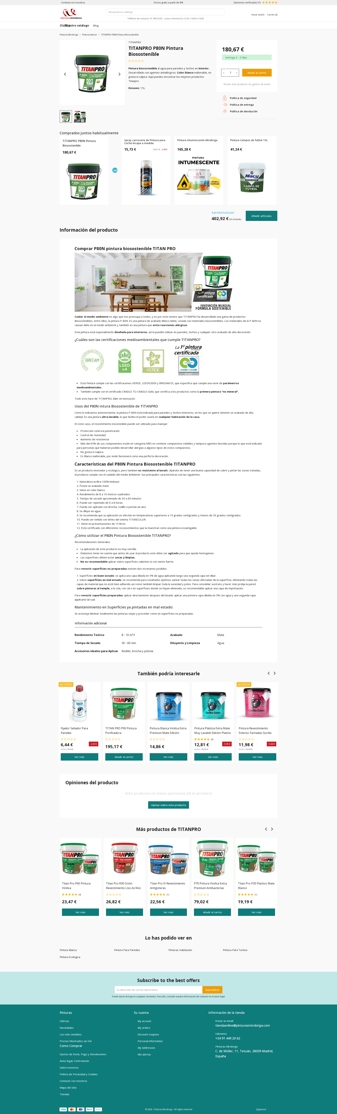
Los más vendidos (71, 1034)
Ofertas (64, 1021)
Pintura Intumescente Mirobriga (197, 140)
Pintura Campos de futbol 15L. (249, 140)
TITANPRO (134, 42)
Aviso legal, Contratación (74, 1061)
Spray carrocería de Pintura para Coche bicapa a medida (144, 142)
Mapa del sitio (68, 1087)
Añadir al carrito (256, 72)
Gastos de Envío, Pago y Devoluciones (83, 1054)
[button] (66, 116)
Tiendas (64, 1094)
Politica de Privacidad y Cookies (79, 1074)
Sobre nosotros (69, 1067)
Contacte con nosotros (73, 1081)
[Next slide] (119, 74)
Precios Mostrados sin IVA (76, 1041)
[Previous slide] (65, 74)
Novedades (67, 1027)
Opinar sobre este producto (168, 805)
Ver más (79, 757)
